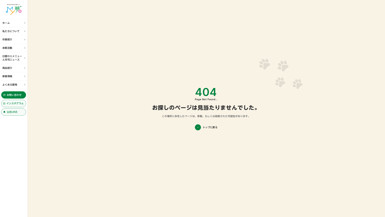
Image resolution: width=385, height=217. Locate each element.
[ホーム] (13, 9)
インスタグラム (15, 103)
